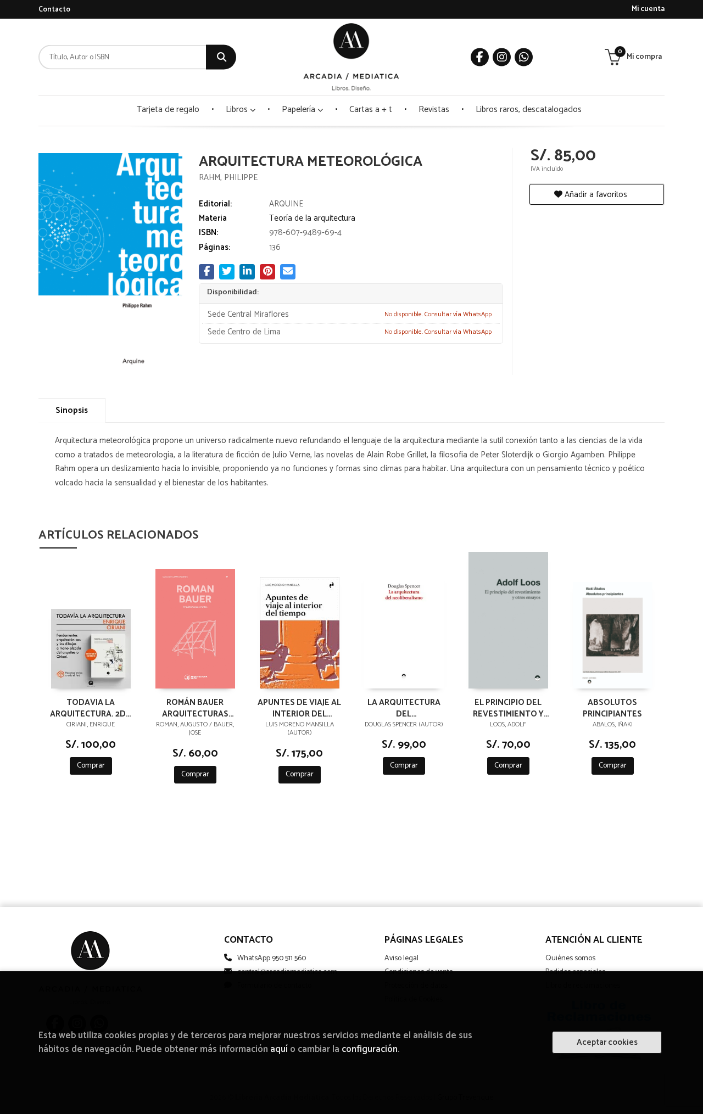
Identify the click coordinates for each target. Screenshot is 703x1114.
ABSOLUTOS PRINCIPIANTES (612, 708)
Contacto (54, 9)
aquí (279, 1049)
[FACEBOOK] (480, 57)
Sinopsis (71, 410)
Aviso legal (401, 958)
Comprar (91, 765)
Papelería (299, 109)
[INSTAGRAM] (502, 57)
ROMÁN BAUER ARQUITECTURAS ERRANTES (195, 708)
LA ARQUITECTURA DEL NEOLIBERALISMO (403, 708)
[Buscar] (221, 57)
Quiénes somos (570, 958)
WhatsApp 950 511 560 (271, 958)
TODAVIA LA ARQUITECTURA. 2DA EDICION (90, 708)
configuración (370, 1049)
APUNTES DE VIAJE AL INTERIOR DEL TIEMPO (299, 708)
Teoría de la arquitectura (312, 218)
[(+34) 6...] (524, 57)
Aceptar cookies (607, 1042)
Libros (238, 109)
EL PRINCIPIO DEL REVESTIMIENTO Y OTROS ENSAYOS (508, 708)
